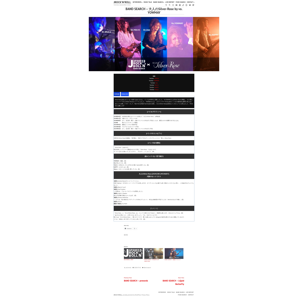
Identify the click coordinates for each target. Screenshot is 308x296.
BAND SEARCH (158, 2)
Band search (147, 267)
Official (156, 78)
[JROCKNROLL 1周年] (133, 253)
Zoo (157, 83)
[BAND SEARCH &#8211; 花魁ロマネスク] (174, 253)
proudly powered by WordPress (132, 295)
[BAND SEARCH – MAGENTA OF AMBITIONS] (153, 253)
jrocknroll (128, 267)
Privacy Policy (145, 295)
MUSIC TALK (148, 2)
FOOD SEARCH (181, 2)
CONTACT (190, 2)
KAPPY (157, 87)
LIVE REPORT (169, 2)
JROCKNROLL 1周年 (128, 259)
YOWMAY (156, 81)
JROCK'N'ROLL (122, 2)
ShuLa (156, 89)
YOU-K (156, 85)
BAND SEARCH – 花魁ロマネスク (173, 259)
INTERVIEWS (137, 2)
